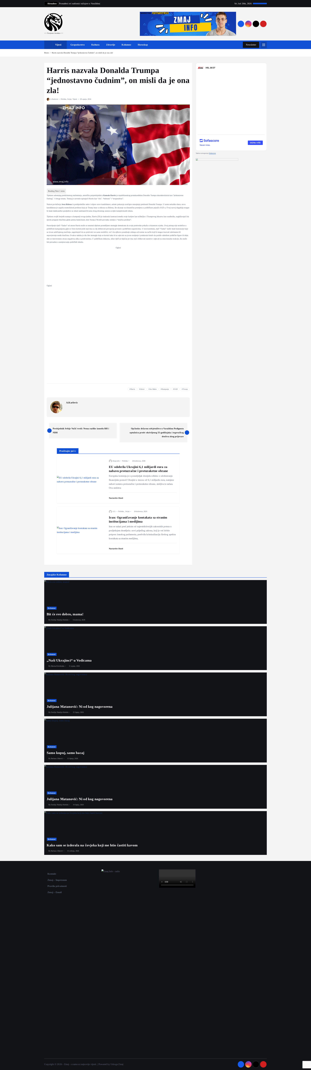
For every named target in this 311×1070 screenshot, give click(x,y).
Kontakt (52, 874)
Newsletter (251, 44)
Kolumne (126, 44)
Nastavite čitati (116, 498)
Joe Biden (153, 389)
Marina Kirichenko (57, 666)
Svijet (69, 99)
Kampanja (165, 389)
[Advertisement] (118, 266)
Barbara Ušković (57, 758)
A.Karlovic (54, 99)
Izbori (142, 389)
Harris (133, 389)
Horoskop (143, 44)
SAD (176, 389)
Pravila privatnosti (57, 886)
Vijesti (58, 44)
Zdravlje (110, 44)
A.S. (114, 511)
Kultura (95, 44)
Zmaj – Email (55, 892)
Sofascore (212, 153)
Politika (63, 99)
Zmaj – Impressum (57, 880)
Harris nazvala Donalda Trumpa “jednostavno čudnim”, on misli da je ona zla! (82, 53)
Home (46, 53)
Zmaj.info (116, 461)
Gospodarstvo (77, 44)
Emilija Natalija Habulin (60, 620)
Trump (185, 389)
